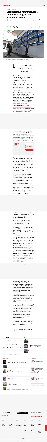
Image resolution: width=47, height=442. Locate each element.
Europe (17, 424)
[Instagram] (3, 416)
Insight (24, 424)
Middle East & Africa (19, 425)
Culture (32, 420)
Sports (39, 431)
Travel (39, 430)
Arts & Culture (33, 424)
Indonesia (3, 420)
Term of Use (23, 438)
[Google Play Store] (25, 413)
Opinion (9, 9)
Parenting (32, 429)
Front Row (39, 420)
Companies (10, 424)
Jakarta (3, 423)
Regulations (10, 425)
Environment (32, 432)
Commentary (25, 423)
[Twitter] (5, 416)
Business (10, 420)
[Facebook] (4, 416)
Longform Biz (40, 423)
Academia (14, 9)
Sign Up (29, 149)
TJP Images (39, 432)
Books (31, 431)
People (32, 426)
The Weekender (40, 424)
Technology (32, 425)
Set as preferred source (35, 27)
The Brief (25, 426)
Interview (25, 429)
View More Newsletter (17, 153)
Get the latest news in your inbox (36, 412)
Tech (9, 423)
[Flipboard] (7, 416)
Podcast (25, 430)
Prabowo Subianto (22, 66)
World (17, 420)
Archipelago (3, 425)
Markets (10, 426)
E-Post (39, 427)
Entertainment (33, 423)
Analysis (25, 425)
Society (3, 424)
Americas (17, 423)
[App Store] (19, 413)
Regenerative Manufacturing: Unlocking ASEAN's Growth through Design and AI (22, 107)
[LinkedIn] (2, 416)
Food (31, 430)
